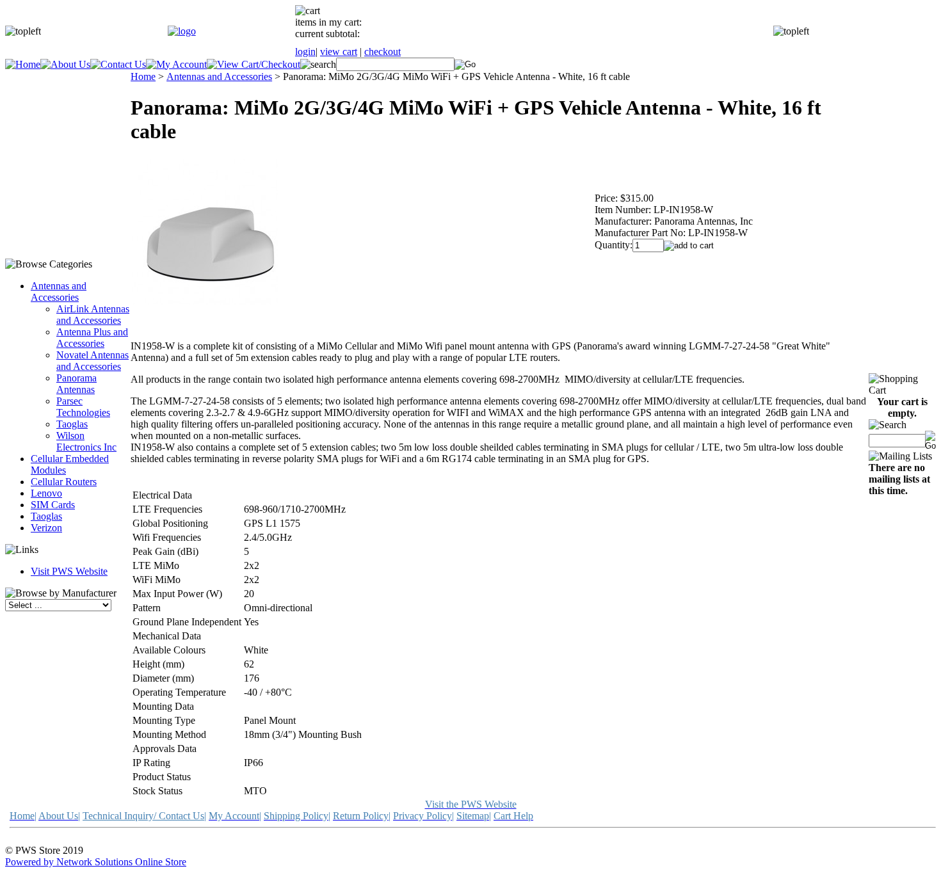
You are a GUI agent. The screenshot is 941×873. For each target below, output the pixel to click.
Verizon (46, 527)
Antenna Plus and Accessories (92, 337)
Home (143, 76)
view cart (338, 51)
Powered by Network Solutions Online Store (95, 861)
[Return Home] (182, 31)
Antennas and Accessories (58, 291)
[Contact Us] (118, 64)
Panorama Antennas (76, 383)
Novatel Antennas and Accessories (92, 360)
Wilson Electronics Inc (86, 441)
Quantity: (613, 244)
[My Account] (176, 64)
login (305, 51)
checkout (382, 51)
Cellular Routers (64, 481)
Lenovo (46, 493)
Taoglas (72, 424)
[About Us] (65, 64)
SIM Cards (53, 504)
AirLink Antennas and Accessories (92, 314)
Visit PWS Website (69, 571)
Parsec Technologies (83, 407)
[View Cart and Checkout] (253, 64)
